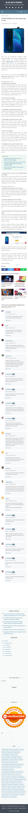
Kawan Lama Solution (6, 776)
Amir (7, 453)
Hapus (9, 320)
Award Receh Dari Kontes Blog (13, 806)
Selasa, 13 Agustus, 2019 (11, 343)
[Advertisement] (11, 666)
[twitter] (9, 7)
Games (15, 762)
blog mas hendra (14, 2)
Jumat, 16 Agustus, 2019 (11, 455)
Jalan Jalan (9, 774)
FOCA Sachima (5, 762)
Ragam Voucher (21, 786)
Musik (7, 781)
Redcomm (4, 789)
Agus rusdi (8, 468)
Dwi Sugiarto (8, 312)
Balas (7, 320)
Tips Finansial (5, 794)
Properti (14, 786)
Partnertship (9, 808)
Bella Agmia (8, 433)
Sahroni (7, 498)
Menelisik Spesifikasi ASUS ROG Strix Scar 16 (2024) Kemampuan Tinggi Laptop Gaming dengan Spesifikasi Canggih (14, 163)
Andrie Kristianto (9, 340)
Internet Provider (19, 771)
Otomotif (22, 784)
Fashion (15, 759)
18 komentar (14, 23)
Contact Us (23, 806)
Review (9, 789)
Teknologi (17, 791)
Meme (24, 779)
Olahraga (10, 784)
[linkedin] (18, 7)
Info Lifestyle (18, 766)
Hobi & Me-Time (5, 766)
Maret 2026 (7, 653)
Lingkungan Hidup (18, 779)
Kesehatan (15, 776)
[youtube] (12, 7)
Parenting (4, 786)
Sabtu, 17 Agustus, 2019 (11, 517)
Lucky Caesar (8, 356)
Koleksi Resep (21, 776)
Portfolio (15, 808)
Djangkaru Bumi (9, 482)
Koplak (6, 779)
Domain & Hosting (5, 757)
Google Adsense (19, 764)
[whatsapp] (23, 269)
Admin (7, 325)
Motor (3, 781)
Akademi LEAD (5, 749)
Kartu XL (19, 774)
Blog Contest (17, 752)
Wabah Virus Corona (6, 796)
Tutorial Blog (21, 794)
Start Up (3, 791)
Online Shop (15, 784)
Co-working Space (5, 754)
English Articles (5, 759)
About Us (4, 806)
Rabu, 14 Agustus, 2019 (10, 376)
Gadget (11, 762)
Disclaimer (4, 808)
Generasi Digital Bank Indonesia (8, 764)
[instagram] (15, 7)
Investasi (4, 774)
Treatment (15, 794)
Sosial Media (20, 789)
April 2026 (7, 651)
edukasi (19, 757)
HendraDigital (8, 374)
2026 (5, 640)
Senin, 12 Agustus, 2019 (10, 314)
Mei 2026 (7, 649)
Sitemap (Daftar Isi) (22, 808)
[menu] (2, 11)
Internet (11, 769)
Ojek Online (4, 784)
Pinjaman (9, 786)
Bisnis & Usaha (10, 752)
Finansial (20, 759)
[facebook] (6, 7)
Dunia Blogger (14, 757)
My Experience (13, 781)
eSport (11, 759)
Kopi (3, 779)
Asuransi (4, 752)
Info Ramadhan (5, 769)
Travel (10, 794)
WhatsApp (14, 796)
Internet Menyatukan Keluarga (8, 771)
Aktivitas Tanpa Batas (14, 749)
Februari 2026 (8, 655)
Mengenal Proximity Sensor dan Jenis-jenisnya (14, 629)
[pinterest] (21, 7)
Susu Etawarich (10, 791)
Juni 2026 (7, 647)
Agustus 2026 (8, 643)
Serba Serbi (14, 789)
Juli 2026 (7, 645)
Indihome (12, 766)
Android (21, 749)
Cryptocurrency (14, 754)
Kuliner (11, 779)
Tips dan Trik (22, 791)
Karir (15, 774)
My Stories (19, 781)
